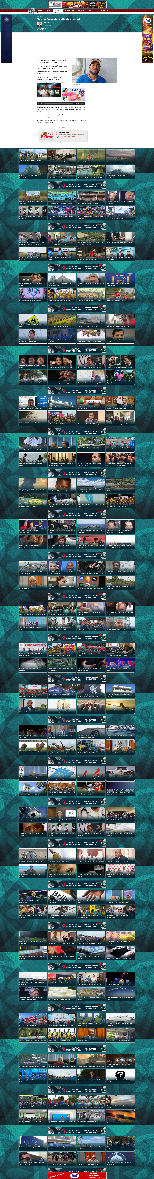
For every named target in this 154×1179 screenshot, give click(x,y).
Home (39, 10)
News (48, 10)
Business (69, 10)
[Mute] (78, 103)
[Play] (39, 103)
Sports (58, 10)
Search (58, 13)
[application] (61, 103)
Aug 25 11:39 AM (42, 13)
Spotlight (103, 10)
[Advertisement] (77, 44)
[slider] (82, 103)
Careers (91, 10)
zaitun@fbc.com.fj (47, 25)
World (80, 10)
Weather (51, 13)
